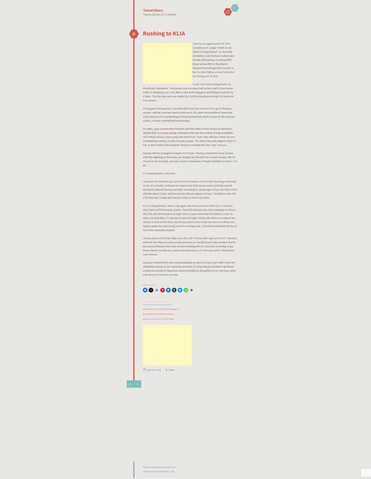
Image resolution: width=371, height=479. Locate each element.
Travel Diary (153, 10)
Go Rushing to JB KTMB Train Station (158, 314)
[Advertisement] (167, 63)
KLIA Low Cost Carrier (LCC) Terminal (158, 319)
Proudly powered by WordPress (159, 467)
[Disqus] (185, 424)
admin (171, 370)
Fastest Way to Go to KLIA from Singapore (161, 309)
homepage (163, 132)
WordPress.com (166, 471)
